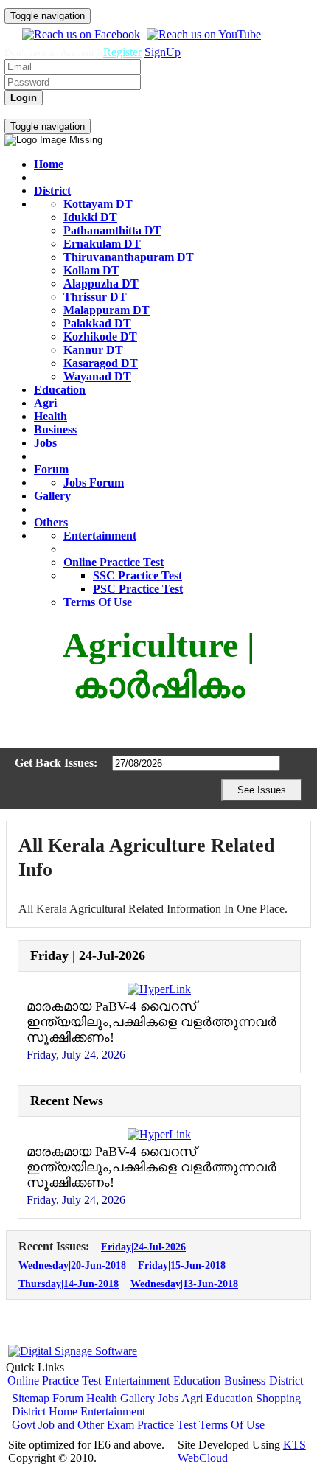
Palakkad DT (97, 323)
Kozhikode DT (100, 336)
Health (50, 416)
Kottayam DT (98, 204)
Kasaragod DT (100, 363)
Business (55, 429)
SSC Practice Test (137, 575)
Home (48, 164)
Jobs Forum (93, 482)
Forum (51, 469)
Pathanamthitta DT (112, 230)
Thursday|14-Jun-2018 (68, 1283)
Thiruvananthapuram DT (128, 257)
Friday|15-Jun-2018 (182, 1265)
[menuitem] (20, 112)
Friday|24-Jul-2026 (143, 1247)
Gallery (52, 496)
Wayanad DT (97, 376)
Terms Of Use (97, 602)
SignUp (162, 52)
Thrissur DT (95, 296)
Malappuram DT (106, 310)
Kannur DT (93, 350)
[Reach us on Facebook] (79, 34)
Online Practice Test (113, 562)
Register (122, 52)
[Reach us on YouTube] (202, 34)
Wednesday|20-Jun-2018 (72, 1265)
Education (60, 389)
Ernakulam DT (102, 243)
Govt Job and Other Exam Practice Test (104, 1424)
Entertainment (99, 535)
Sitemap (30, 1398)
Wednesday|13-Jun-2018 (184, 1283)
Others (51, 522)
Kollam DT (91, 270)
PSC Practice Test (138, 588)
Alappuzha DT (101, 283)
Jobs (45, 442)
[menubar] (94, 112)
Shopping (278, 1398)
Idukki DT (90, 217)
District (52, 190)
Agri (45, 403)
